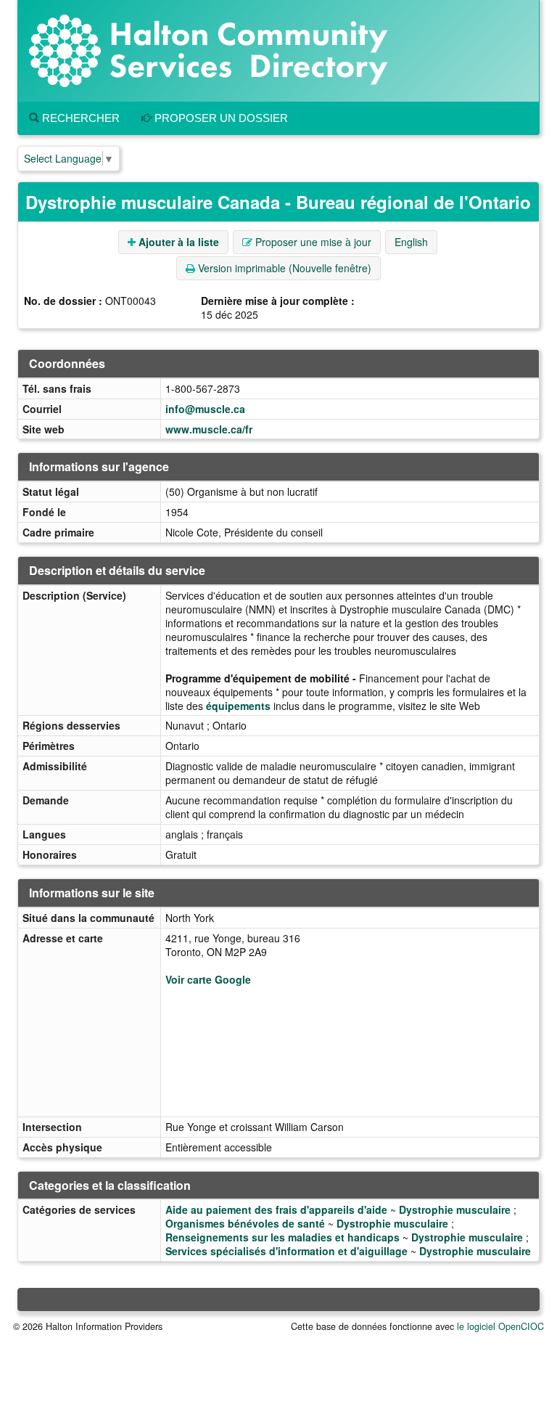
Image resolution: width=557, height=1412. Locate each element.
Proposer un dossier (220, 118)
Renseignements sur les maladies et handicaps (282, 1237)
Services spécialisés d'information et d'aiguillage (286, 1251)
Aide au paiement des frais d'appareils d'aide (276, 1209)
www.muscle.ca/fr (208, 429)
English (411, 241)
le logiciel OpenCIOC (500, 1326)
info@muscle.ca (205, 408)
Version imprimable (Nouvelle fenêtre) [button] (283, 268)
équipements (238, 705)
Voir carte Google (208, 979)
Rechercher (79, 118)
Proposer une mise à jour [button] (311, 241)
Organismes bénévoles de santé (245, 1223)
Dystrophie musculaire (455, 1209)
